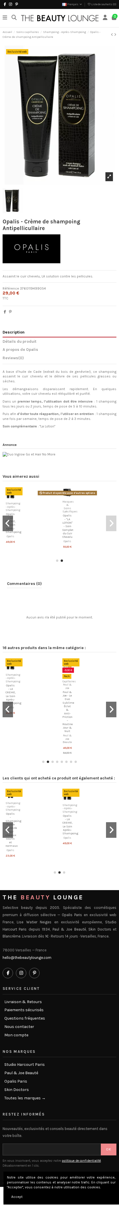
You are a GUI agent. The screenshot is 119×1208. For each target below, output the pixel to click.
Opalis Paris (15, 1081)
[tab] (59, 358)
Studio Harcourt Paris (24, 1064)
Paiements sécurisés (24, 1010)
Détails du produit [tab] (19, 341)
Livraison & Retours (23, 1002)
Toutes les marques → (25, 1098)
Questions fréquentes (24, 1018)
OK (108, 1149)
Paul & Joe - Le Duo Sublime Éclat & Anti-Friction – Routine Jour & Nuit (68, 711)
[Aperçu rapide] (14, 497)
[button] (57, 560)
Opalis (10, 536)
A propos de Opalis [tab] (20, 349)
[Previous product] (112, 35)
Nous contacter (19, 1026)
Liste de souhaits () (103, 4)
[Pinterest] (10, 312)
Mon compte (16, 1035)
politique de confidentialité (81, 1161)
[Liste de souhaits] (6, 497)
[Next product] (115, 35)
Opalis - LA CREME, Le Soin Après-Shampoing (13, 523)
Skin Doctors (16, 1089)
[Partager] (5, 312)
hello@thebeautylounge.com (27, 957)
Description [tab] (14, 332)
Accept (17, 1197)
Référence (11, 288)
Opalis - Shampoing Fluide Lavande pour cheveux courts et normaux (13, 830)
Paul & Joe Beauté (21, 1073)
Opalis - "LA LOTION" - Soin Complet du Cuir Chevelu (67, 526)
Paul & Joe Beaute (67, 739)
